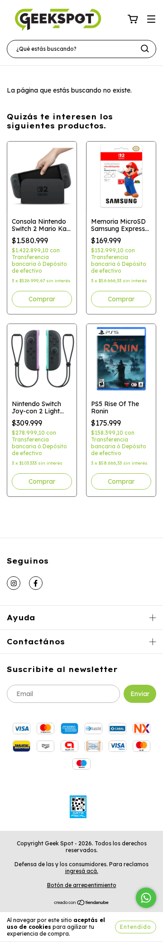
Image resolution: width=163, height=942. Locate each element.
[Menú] (151, 19)
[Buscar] (144, 48)
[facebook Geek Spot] (36, 583)
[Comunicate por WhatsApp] (146, 898)
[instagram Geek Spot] (13, 583)
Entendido (135, 926)
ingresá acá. (81, 871)
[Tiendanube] (81, 903)
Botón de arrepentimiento (81, 885)
